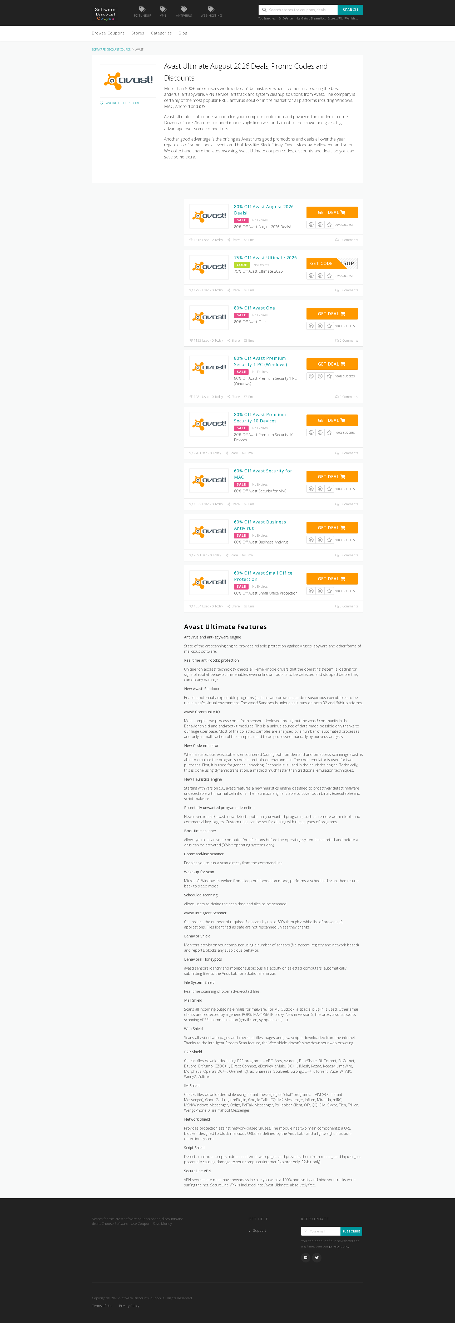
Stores (138, 33)
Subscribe (351, 1231)
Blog (183, 33)
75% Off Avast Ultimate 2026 (265, 258)
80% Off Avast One (254, 308)
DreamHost (318, 18)
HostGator (302, 18)
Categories (161, 33)
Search (350, 10)
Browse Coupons (108, 33)
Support (259, 1230)
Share (235, 240)
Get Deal (329, 212)
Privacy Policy (129, 1306)
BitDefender (286, 18)
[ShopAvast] (128, 81)
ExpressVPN (335, 18)
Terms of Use (102, 1306)
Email (252, 240)
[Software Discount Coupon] (105, 13)
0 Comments (348, 240)
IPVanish (349, 18)
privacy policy (339, 1246)
